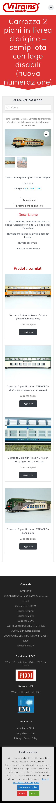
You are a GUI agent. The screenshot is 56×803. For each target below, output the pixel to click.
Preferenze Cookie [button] (28, 787)
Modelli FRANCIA (25, 645)
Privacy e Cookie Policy (25, 738)
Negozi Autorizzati (25, 733)
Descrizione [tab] (29, 200)
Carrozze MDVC (26, 615)
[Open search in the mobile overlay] (28, 107)
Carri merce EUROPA (25, 605)
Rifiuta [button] (22, 793)
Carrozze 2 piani (19, 118)
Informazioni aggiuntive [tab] (29, 205)
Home (7, 118)
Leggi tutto (28, 332)
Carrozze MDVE (26, 620)
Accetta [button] (34, 793)
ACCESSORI (26, 591)
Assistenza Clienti (26, 728)
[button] (46, 134)
